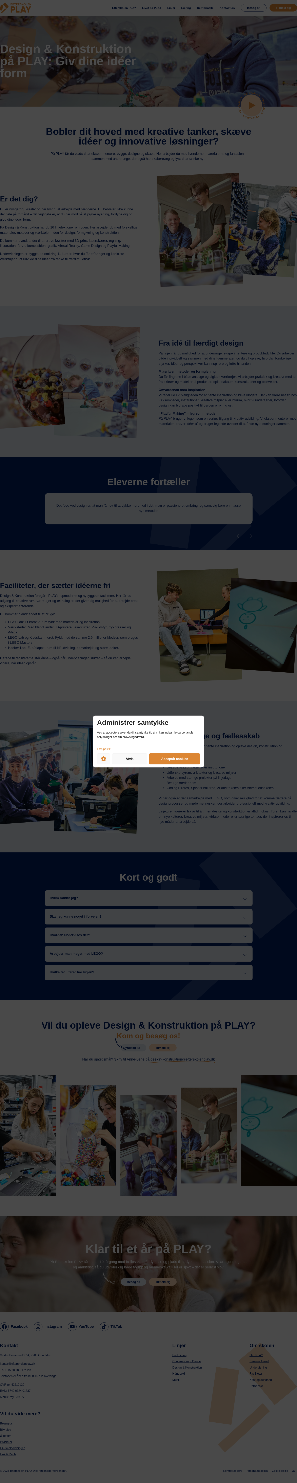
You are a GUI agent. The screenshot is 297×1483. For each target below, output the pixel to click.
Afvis (130, 759)
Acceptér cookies (174, 759)
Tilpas (103, 758)
